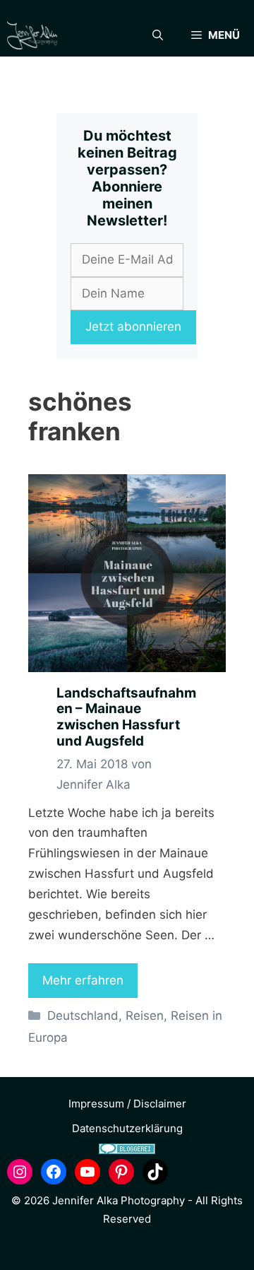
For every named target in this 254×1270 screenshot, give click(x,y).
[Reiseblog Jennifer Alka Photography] (32, 35)
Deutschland (83, 1016)
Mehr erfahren (82, 980)
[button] (157, 35)
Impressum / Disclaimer (127, 1103)
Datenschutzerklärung (127, 1128)
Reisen (145, 1016)
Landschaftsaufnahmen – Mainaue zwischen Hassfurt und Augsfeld (126, 717)
